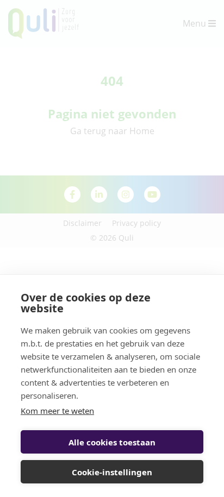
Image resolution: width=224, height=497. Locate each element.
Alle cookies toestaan (112, 442)
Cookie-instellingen (112, 472)
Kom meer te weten (57, 410)
